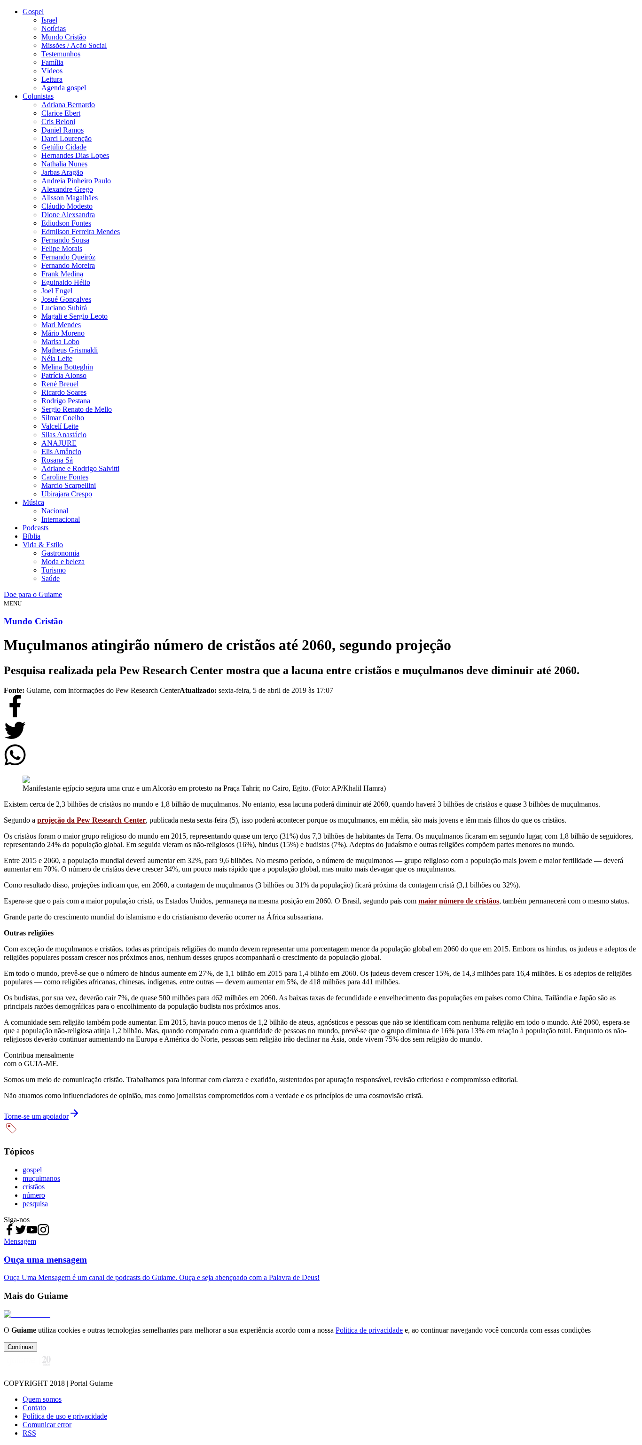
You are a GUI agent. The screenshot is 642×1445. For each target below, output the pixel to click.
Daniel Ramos (62, 130)
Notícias (53, 28)
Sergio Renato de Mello (76, 409)
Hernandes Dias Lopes (75, 155)
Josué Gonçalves (66, 299)
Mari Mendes (61, 325)
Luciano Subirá (64, 308)
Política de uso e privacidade (65, 1416)
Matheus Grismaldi (69, 350)
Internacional (60, 519)
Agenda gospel (63, 88)
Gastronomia (60, 553)
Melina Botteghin (67, 367)
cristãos (34, 1187)
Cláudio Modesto (67, 206)
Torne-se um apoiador (36, 1116)
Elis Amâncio (61, 451)
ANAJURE (59, 443)
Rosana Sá (57, 460)
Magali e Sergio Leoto (74, 316)
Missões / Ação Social (74, 45)
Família (52, 62)
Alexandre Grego (67, 189)
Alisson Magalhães (69, 198)
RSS (29, 1433)
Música (33, 502)
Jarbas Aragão (62, 172)
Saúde (50, 578)
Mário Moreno (63, 333)
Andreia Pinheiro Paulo (76, 181)
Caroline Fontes (64, 477)
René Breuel (59, 384)
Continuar (20, 1347)
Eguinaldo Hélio (65, 282)
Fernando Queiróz (68, 257)
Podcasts (35, 528)
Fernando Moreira (68, 265)
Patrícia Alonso (63, 375)
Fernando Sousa (65, 240)
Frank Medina (62, 274)
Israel (49, 20)
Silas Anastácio (63, 435)
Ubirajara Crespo (66, 494)
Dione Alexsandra (68, 215)
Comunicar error (47, 1425)
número (34, 1195)
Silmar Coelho (62, 418)
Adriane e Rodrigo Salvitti (80, 468)
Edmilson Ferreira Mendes (80, 232)
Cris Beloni (58, 122)
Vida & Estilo (43, 545)
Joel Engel (56, 291)
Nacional (54, 511)
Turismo (53, 570)
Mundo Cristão (63, 37)
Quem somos (42, 1399)
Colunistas (38, 96)
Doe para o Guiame (33, 594)
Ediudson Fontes (66, 223)
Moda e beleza (63, 561)
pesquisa (35, 1204)
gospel (32, 1170)
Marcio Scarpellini (68, 485)
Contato (34, 1408)
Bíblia (31, 536)
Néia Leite (56, 358)
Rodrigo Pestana (65, 401)
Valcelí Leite (59, 426)
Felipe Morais (61, 248)
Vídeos (52, 71)
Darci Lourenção (66, 138)
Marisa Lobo (60, 342)
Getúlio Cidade (63, 147)
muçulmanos (41, 1178)
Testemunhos (60, 54)
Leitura (52, 79)
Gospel (33, 12)
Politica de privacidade (369, 1330)
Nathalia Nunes (64, 164)
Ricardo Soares (63, 392)
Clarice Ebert (60, 113)
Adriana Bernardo (68, 105)
